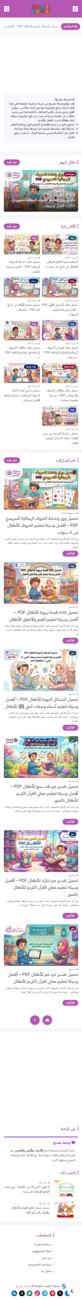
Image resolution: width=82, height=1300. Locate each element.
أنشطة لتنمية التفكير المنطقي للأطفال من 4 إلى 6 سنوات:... (61, 264)
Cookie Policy (42, 1244)
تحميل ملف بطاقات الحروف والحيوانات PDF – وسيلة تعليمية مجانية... (62, 395)
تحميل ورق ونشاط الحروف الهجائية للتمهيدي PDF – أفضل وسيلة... (43, 203)
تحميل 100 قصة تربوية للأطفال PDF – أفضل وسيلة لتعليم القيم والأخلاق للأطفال (43, 616)
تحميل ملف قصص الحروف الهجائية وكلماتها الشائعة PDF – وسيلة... (61, 352)
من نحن (46, 1257)
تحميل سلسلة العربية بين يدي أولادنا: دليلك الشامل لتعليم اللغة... (60, 438)
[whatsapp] (29, 1293)
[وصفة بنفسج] (41, 8)
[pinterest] (52, 1293)
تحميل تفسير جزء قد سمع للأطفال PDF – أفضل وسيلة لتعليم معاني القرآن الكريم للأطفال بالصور (44, 793)
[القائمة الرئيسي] (75, 9)
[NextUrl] (35, 1020)
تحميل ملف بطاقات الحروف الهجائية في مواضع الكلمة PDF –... (22, 352)
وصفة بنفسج (23, 1286)
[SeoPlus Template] (63, 1286)
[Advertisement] (41, 65)
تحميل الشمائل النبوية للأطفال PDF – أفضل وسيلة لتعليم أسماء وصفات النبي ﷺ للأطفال (41, 703)
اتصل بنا (46, 1271)
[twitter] (60, 1293)
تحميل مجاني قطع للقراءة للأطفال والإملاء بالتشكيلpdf (30, 1210)
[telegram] (45, 1293)
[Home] (47, 1020)
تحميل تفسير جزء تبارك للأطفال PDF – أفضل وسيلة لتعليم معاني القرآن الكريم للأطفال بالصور (41, 887)
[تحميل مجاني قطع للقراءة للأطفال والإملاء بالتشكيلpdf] (65, 1209)
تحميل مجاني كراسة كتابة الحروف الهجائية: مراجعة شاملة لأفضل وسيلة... (22, 395)
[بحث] (7, 9)
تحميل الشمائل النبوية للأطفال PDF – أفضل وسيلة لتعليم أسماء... (30, 26)
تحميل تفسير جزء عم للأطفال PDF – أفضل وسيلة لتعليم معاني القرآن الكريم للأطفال (43, 978)
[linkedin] (14, 1293)
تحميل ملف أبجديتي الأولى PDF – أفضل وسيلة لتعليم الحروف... (60, 310)
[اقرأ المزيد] (70, 553)
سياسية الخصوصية (39, 1264)
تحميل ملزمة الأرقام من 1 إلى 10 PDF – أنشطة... (23, 307)
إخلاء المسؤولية (41, 1251)
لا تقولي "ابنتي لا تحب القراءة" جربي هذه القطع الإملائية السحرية (27, 1189)
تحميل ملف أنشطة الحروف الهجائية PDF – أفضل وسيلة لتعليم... (23, 267)
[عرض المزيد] (12, 162)
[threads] (22, 1293)
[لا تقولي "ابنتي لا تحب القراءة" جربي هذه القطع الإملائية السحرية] (65, 1188)
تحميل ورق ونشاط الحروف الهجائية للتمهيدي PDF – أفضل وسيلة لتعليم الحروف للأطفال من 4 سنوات (41, 525)
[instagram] (37, 1293)
